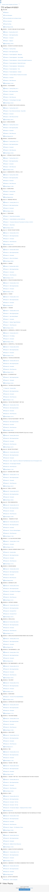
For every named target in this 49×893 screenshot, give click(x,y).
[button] (0, 1)
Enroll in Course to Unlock (24, 889)
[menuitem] (0, 2)
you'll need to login (29, 888)
